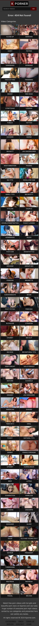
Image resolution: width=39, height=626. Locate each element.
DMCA (21, 621)
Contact (20, 624)
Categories (11, 621)
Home (29, 624)
